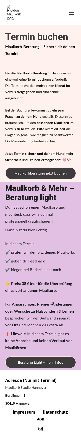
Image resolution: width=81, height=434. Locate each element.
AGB (40, 419)
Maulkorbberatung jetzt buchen (40, 173)
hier (53, 141)
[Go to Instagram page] (40, 429)
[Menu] (71, 13)
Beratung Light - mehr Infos (40, 362)
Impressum (24, 412)
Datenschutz (55, 412)
